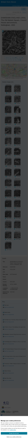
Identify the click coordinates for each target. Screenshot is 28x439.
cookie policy (13, 430)
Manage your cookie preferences (11, 420)
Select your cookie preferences (14, 437)
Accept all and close (14, 433)
